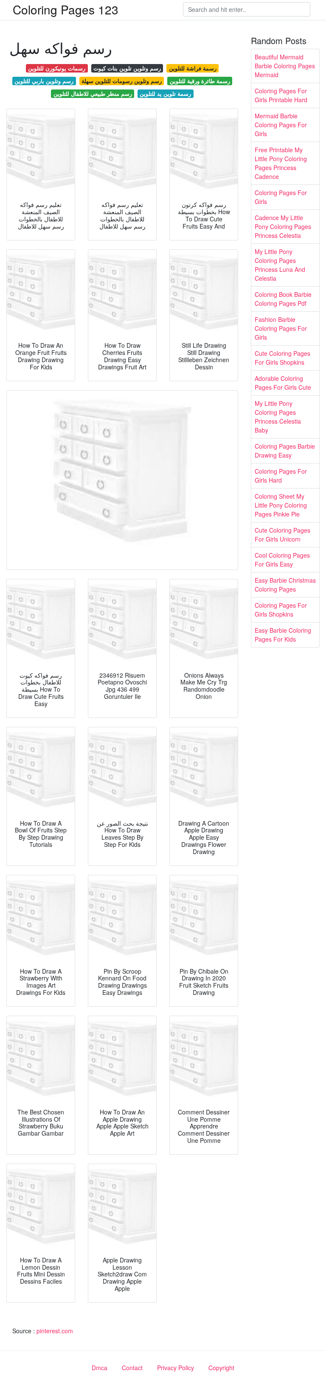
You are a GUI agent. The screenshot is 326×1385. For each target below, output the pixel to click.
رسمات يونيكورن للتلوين (56, 68)
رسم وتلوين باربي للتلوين (43, 81)
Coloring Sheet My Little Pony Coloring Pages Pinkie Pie (281, 505)
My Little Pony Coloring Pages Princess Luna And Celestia (280, 264)
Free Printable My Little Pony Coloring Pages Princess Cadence (281, 163)
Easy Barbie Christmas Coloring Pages (285, 584)
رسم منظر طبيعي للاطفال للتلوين (92, 93)
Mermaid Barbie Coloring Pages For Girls (281, 125)
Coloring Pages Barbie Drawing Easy (285, 450)
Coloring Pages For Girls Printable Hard (281, 95)
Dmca (99, 1367)
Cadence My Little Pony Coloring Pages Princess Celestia (283, 226)
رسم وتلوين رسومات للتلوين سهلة (122, 81)
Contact (132, 1367)
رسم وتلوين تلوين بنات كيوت (127, 68)
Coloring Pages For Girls (281, 197)
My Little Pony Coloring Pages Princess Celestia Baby (278, 416)
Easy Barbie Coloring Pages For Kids (283, 634)
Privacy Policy (175, 1367)
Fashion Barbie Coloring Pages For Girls (281, 328)
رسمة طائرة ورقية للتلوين (200, 81)
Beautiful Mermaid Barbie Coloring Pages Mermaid (285, 66)
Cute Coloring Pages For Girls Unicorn (282, 534)
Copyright (221, 1367)
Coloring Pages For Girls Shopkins (281, 609)
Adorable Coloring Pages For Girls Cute (283, 382)
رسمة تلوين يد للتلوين (165, 93)
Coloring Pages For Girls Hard (281, 475)
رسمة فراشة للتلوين (192, 68)
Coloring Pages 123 (65, 9)
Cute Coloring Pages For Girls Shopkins (282, 357)
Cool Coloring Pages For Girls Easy (282, 559)
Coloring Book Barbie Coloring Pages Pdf (283, 298)
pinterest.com (55, 1330)
